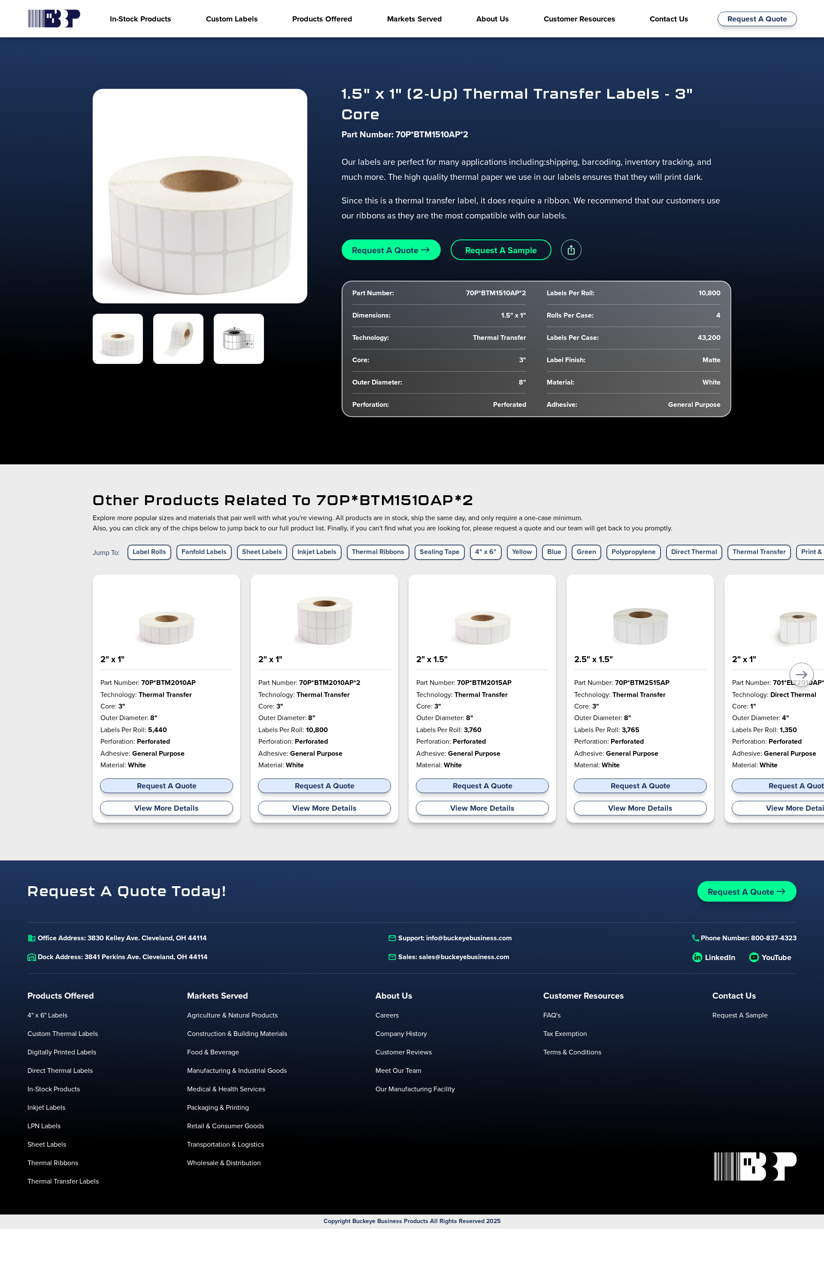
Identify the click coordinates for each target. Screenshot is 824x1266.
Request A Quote (757, 18)
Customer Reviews (404, 1052)
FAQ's (551, 1015)
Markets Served (217, 996)
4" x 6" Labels (47, 1015)
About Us (394, 996)
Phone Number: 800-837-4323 (749, 938)
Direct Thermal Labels (60, 1070)
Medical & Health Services (226, 1088)
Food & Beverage (213, 1052)
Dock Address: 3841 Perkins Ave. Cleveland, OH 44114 (123, 957)
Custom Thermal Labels (62, 1033)
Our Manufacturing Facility (415, 1088)
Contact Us (734, 996)
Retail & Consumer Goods (225, 1125)
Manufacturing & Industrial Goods (237, 1070)
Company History (401, 1033)
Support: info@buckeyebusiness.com (455, 938)
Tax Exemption (565, 1033)
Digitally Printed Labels (61, 1052)
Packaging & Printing (218, 1107)
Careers (387, 1015)
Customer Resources (583, 996)
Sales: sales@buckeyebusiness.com (453, 957)
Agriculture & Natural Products (232, 1015)
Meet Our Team (398, 1070)
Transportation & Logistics (225, 1144)
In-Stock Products (53, 1088)
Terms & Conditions (572, 1052)
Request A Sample (501, 250)
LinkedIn (720, 957)
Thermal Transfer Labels (63, 1181)
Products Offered (60, 996)
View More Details (166, 808)
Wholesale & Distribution (224, 1162)
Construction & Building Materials (237, 1033)
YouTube (776, 957)
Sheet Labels (46, 1144)
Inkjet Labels (46, 1107)
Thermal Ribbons (52, 1162)
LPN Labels (44, 1125)
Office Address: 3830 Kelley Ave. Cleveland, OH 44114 (122, 938)
